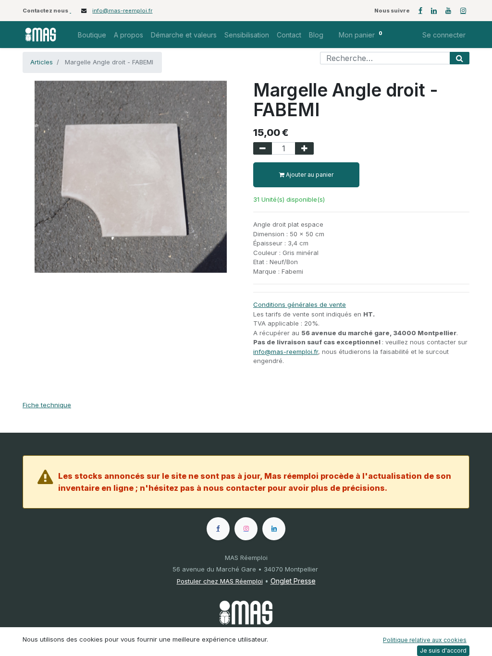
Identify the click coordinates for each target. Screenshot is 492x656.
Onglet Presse (293, 581)
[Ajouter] (304, 148)
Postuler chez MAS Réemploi (220, 581)
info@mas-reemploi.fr (122, 10)
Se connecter (444, 35)
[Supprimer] (262, 148)
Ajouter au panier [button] (308, 174)
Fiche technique (47, 405)
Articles (41, 62)
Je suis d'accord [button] (443, 650)
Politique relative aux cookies (425, 640)
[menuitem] (92, 35)
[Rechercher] (459, 58)
